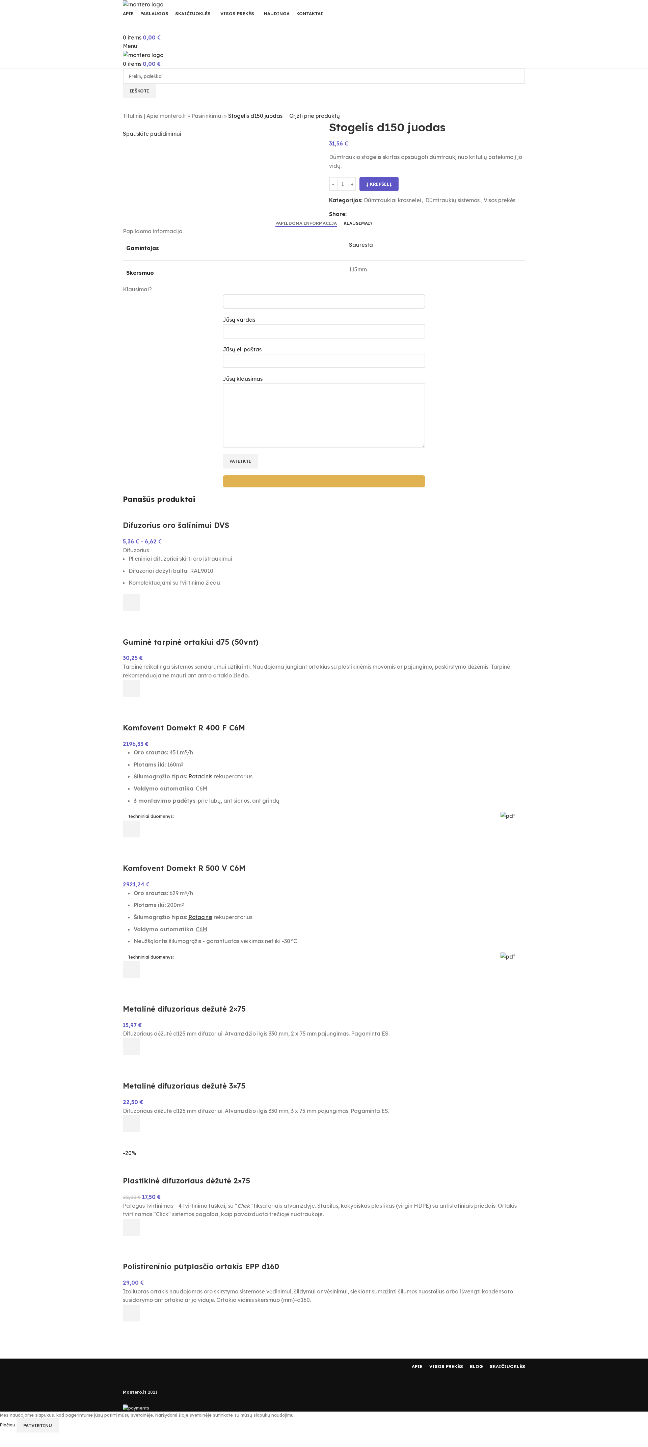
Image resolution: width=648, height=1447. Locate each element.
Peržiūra (131, 619)
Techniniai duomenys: (151, 816)
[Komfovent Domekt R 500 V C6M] (143, 858)
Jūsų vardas (239, 319)
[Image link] (143, 1366)
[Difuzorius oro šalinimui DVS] (161, 515)
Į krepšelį (379, 184)
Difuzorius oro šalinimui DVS (176, 525)
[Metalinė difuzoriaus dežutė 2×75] (169, 998)
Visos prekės (499, 200)
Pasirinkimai (207, 115)
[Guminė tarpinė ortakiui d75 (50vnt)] (162, 631)
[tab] (306, 223)
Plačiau (8, 1425)
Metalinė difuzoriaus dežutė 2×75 (184, 1009)
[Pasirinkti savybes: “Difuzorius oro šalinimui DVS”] (131, 602)
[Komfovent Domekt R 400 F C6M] (146, 717)
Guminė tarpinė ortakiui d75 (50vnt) (191, 642)
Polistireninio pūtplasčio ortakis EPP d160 (201, 1266)
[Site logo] (143, 4)
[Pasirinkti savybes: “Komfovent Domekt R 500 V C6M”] (131, 969)
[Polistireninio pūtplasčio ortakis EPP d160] (179, 1256)
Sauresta (361, 244)
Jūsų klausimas (243, 378)
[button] (131, 688)
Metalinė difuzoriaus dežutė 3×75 (184, 1086)
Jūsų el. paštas (242, 349)
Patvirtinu (37, 1425)
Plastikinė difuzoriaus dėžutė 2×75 (186, 1180)
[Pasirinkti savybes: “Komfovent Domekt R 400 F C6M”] (131, 829)
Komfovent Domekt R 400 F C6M (184, 727)
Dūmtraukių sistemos (452, 200)
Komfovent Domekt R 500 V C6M (184, 868)
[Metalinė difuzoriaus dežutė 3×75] (145, 1076)
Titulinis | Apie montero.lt (154, 115)
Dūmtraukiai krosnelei (392, 200)
